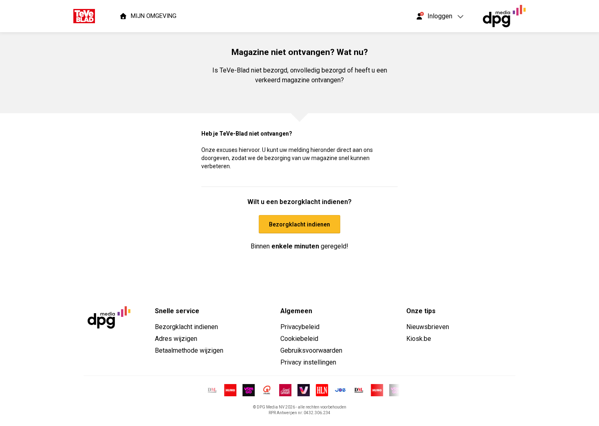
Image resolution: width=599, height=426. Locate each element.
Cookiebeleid (299, 339)
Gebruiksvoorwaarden (311, 350)
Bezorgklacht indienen (186, 327)
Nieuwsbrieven (427, 327)
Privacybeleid (299, 327)
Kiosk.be (418, 339)
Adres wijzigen (176, 339)
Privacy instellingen (308, 362)
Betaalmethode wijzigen (189, 350)
